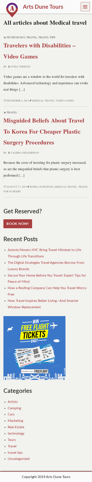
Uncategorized (19, 459)
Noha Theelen (20, 66)
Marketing (15, 420)
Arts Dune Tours (58, 477)
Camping (14, 408)
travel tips (46, 37)
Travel (31, 37)
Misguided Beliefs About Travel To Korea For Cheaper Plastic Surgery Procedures (44, 131)
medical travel (43, 100)
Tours (12, 440)
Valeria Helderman (24, 152)
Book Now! (17, 223)
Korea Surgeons (41, 186)
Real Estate (16, 427)
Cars (11, 414)
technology (15, 37)
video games (65, 100)
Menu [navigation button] (85, 6)
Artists (13, 402)
